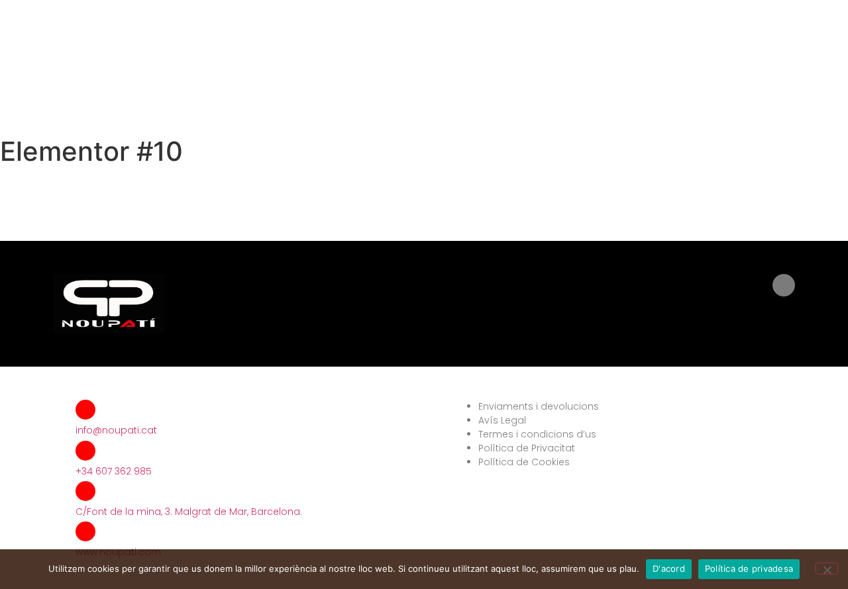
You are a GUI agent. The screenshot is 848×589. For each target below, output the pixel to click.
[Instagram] (783, 285)
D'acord (669, 568)
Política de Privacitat (526, 448)
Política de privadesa (749, 568)
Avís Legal (502, 420)
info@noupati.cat (116, 430)
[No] (827, 568)
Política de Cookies (524, 462)
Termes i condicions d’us (537, 434)
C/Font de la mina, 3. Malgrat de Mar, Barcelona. (189, 511)
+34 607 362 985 (114, 471)
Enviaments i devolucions (538, 406)
